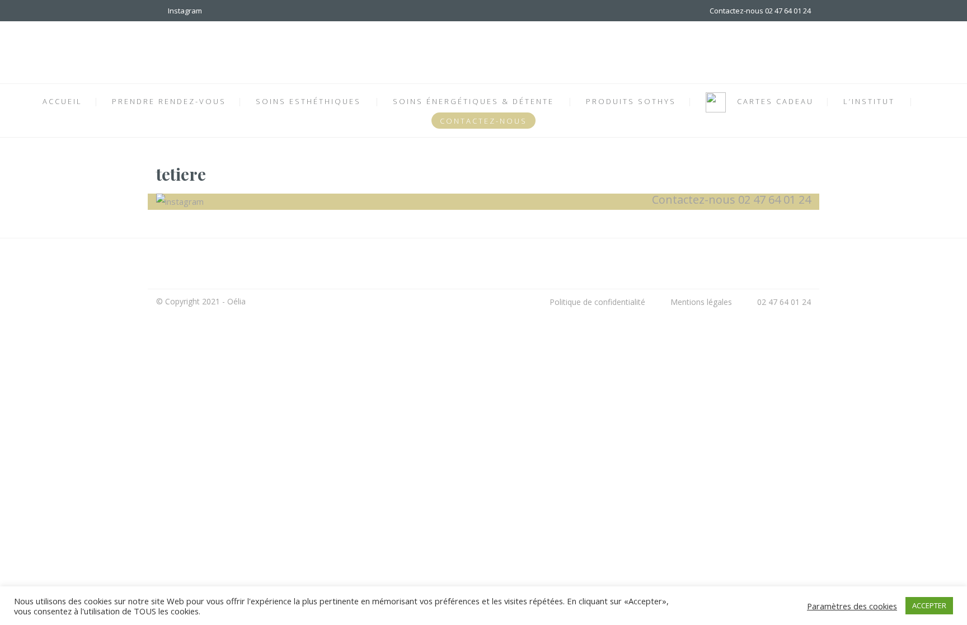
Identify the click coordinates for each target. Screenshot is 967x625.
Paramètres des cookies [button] (852, 606)
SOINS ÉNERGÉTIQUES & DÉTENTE (473, 101)
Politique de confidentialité (597, 302)
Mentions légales (701, 302)
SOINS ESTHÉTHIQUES (308, 101)
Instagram (183, 11)
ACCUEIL (62, 101)
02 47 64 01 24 (784, 302)
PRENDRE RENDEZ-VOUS (169, 101)
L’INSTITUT (869, 101)
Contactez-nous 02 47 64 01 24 (760, 11)
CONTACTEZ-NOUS (483, 121)
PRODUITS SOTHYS (631, 101)
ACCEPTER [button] (929, 605)
